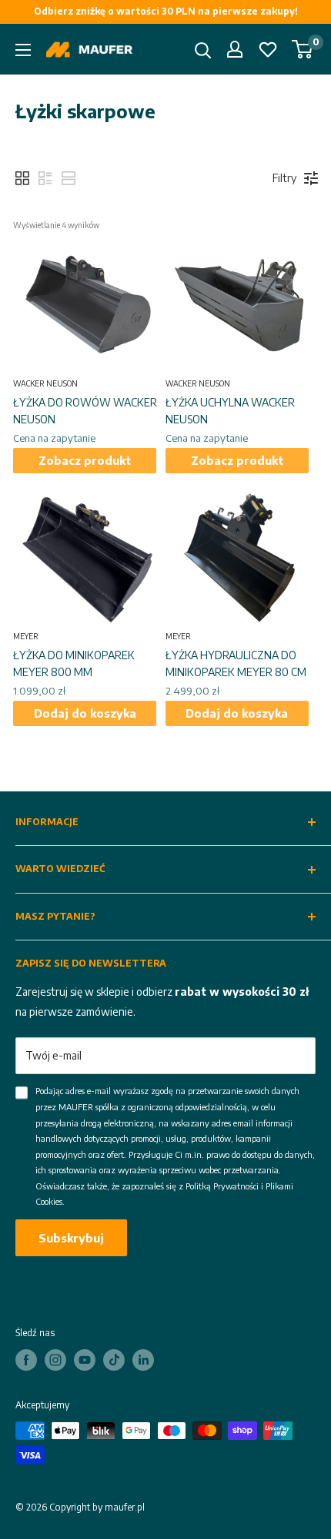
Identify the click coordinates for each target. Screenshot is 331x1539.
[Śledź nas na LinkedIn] (143, 1360)
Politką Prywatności (222, 1186)
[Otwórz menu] (23, 50)
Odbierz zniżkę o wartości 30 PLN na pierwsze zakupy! (166, 11)
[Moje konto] (234, 49)
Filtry (284, 177)
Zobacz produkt (84, 460)
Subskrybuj (71, 1238)
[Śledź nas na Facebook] (26, 1360)
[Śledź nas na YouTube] (84, 1360)
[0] (303, 49)
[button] (22, 178)
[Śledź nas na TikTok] (114, 1360)
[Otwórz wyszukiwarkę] (203, 50)
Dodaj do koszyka (85, 713)
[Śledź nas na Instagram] (55, 1360)
